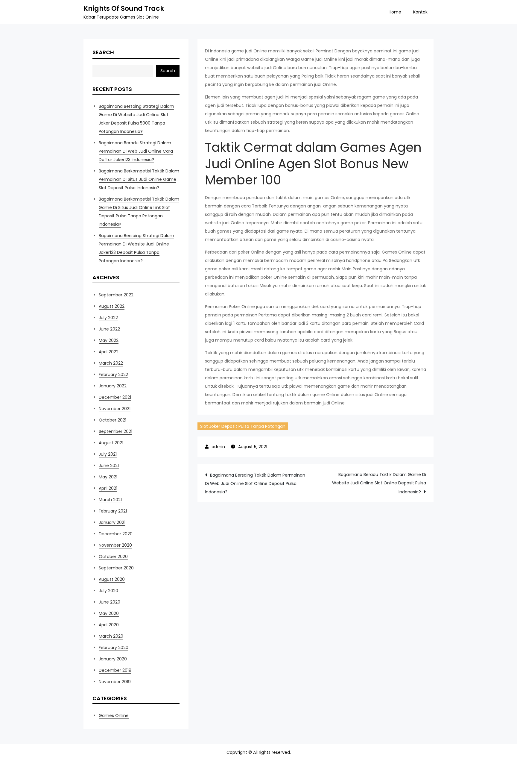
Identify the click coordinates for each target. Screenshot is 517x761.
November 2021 (114, 409)
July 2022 (108, 318)
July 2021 (108, 454)
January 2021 (112, 522)
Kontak (420, 12)
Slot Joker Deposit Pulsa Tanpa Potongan (242, 426)
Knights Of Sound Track (123, 8)
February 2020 (113, 648)
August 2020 (112, 579)
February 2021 (113, 511)
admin (218, 447)
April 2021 (108, 488)
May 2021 (108, 477)
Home (395, 12)
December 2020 (116, 534)
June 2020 (109, 602)
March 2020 (111, 636)
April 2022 (108, 352)
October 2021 (112, 420)
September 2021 (115, 431)
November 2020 (115, 545)
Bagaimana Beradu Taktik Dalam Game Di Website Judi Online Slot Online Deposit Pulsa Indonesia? (379, 483)
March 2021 (110, 500)
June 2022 (109, 329)
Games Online (114, 715)
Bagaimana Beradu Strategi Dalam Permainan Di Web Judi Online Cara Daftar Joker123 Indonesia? (136, 151)
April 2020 (109, 625)
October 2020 (113, 557)
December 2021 (115, 397)
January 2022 (113, 386)
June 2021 (109, 466)
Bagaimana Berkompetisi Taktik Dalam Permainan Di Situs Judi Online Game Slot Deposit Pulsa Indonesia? (139, 179)
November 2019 (115, 682)
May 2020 (109, 613)
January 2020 (113, 659)
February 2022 (113, 375)
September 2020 (116, 568)
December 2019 (115, 670)
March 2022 (111, 363)
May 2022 (108, 340)
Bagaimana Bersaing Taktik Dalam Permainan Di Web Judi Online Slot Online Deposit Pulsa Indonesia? (255, 483)
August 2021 (111, 443)
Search (103, 52)
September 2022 (116, 295)
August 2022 (111, 306)
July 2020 (108, 591)
